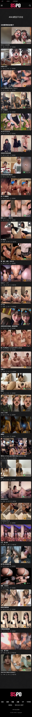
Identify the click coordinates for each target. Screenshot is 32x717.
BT (2, 1)
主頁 (2, 702)
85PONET (15, 1)
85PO (15, 712)
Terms (29, 702)
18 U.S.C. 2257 (19, 705)
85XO (8, 1)
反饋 (18, 702)
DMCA (10, 705)
